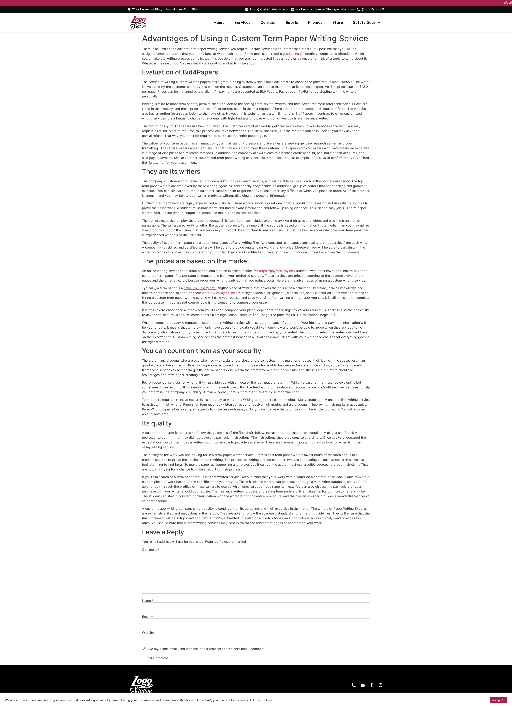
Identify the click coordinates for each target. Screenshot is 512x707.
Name (147, 600)
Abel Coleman (239, 221)
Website (148, 632)
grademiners (292, 54)
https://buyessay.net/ (200, 288)
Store (338, 22)
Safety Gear (364, 22)
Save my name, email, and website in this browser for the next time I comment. (205, 648)
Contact (268, 22)
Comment (150, 549)
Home (219, 22)
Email (147, 616)
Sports (292, 22)
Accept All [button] (498, 700)
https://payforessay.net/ (277, 271)
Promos (315, 22)
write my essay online (218, 293)
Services (242, 22)
